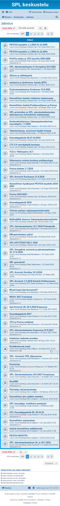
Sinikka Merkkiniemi (35, 213)
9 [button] (48, 33)
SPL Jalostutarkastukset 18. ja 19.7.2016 (30, 442)
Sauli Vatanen (32, 126)
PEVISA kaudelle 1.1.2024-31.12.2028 (28, 44)
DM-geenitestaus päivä (21, 234)
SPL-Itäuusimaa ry (34, 69)
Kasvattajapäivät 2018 (21, 202)
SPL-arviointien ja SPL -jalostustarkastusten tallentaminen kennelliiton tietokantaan (32, 113)
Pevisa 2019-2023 (18, 194)
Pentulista (15, 364)
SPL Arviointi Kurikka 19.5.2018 (26, 272)
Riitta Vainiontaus (34, 264)
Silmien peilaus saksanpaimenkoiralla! (30, 210)
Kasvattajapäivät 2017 (21, 314)
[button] (22, 34)
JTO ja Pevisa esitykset (21, 322)
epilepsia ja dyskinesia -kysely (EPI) (28, 82)
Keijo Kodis (31, 133)
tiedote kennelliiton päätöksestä (26, 428)
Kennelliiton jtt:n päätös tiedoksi (26, 396)
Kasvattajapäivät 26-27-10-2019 (25, 138)
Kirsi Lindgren (32, 392)
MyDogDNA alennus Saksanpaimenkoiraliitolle (34, 219)
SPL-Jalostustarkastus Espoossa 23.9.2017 (32, 330)
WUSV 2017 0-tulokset (21, 297)
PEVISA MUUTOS (19, 435)
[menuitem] (9, 12)
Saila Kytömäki (33, 163)
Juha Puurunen (33, 171)
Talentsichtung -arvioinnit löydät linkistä (30, 131)
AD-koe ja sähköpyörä (21, 75)
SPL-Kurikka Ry (33, 92)
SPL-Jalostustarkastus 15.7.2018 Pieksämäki (32, 226)
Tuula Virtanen (33, 205)
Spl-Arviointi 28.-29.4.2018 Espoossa (28, 307)
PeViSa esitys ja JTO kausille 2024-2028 (30, 58)
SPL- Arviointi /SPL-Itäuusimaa (26, 356)
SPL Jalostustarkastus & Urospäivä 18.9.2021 (33, 67)
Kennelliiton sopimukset (22, 420)
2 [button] (31, 33)
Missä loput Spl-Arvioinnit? (24, 290)
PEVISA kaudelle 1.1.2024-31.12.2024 (28, 51)
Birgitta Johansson (34, 299)
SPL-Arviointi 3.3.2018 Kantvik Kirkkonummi (32, 281)
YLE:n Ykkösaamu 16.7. (22, 151)
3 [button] (34, 33)
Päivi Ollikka (32, 349)
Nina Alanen (31, 179)
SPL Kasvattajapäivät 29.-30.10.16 (27, 412)
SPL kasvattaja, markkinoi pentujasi (28, 403)
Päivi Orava (31, 61)
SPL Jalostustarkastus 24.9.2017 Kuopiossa (32, 374)
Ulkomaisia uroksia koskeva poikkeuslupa (31, 160)
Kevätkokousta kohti (20, 346)
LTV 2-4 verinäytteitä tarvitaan (25, 145)
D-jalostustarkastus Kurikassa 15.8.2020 (30, 89)
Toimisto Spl (32, 47)
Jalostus (7, 23)
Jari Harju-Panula (34, 275)
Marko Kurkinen (33, 154)
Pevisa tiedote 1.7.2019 (21, 168)
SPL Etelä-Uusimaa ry (36, 283)
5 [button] (42, 33)
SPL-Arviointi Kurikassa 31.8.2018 (27, 177)
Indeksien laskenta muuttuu (24, 338)
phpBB (31, 494)
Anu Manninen (32, 78)
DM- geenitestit (17, 262)
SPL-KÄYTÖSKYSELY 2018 (24, 242)
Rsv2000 (14, 381)
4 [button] (38, 33)
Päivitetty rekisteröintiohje (23, 389)
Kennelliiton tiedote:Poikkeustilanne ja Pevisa (33, 105)
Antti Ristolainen (33, 254)
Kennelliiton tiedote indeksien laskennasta (31, 98)
